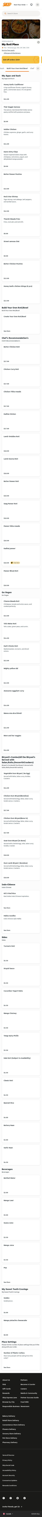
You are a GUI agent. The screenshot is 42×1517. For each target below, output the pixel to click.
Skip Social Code (8, 1465)
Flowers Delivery (9, 1429)
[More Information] (38, 42)
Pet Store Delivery (9, 1438)
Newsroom (25, 1406)
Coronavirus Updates (9, 1480)
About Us (6, 1380)
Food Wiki (25, 1402)
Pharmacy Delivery (9, 1442)
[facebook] (11, 1500)
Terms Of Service (8, 1455)
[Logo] (7, 5)
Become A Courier (28, 1384)
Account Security (8, 1475)
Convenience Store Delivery (13, 1425)
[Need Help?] (31, 4)
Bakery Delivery (8, 1416)
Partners (24, 1380)
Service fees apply (8, 50)
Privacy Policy (7, 1460)
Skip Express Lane (9, 1397)
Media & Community (29, 1393)
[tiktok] (25, 1500)
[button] (17, 68)
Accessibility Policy (9, 1470)
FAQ (4, 1384)
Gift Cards (6, 1389)
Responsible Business (11, 1406)
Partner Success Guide (30, 1397)
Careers (24, 1389)
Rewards (6, 1393)
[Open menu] (37, 5)
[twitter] (4, 1500)
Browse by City (8, 1402)
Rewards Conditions (9, 1485)
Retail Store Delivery (10, 1420)
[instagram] (18, 1500)
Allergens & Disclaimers (12, 53)
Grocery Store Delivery (11, 1433)
